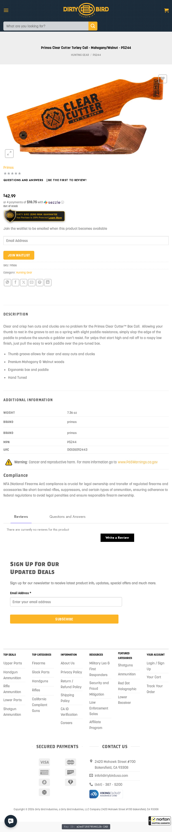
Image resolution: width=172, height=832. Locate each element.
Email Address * (20, 593)
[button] (159, 820)
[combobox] (45, 26)
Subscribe (64, 619)
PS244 (97, 55)
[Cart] (166, 10)
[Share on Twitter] (23, 282)
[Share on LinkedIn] (48, 282)
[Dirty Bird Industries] (86, 10)
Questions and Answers (23, 180)
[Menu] (6, 10)
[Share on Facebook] (15, 282)
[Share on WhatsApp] (7, 282)
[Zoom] (9, 153)
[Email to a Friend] (31, 282)
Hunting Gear (80, 55)
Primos (8, 167)
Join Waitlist (19, 255)
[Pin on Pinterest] (39, 282)
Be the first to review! (67, 180)
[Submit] (92, 26)
